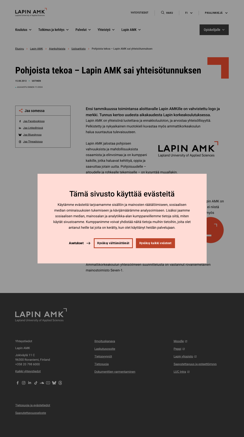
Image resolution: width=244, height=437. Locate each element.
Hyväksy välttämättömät (113, 243)
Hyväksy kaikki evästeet (155, 243)
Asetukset (76, 243)
